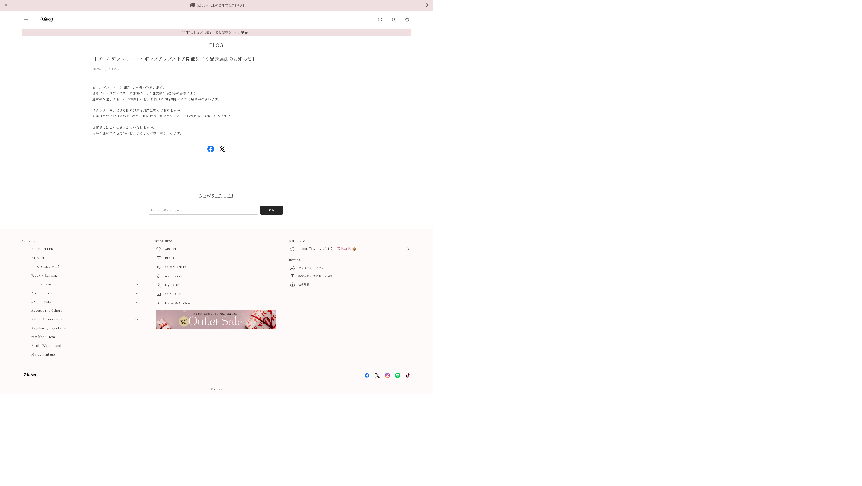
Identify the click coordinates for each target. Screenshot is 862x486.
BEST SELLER (42, 249)
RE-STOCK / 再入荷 (46, 266)
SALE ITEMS (41, 301)
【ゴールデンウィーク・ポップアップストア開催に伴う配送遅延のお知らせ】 (174, 58)
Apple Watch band (46, 345)
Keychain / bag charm (48, 328)
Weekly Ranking (44, 275)
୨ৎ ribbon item (43, 337)
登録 (271, 210)
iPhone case (41, 284)
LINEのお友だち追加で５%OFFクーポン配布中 (216, 32)
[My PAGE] (393, 19)
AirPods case (42, 293)
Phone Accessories (46, 319)
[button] (30, 19)
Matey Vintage (43, 354)
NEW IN (37, 258)
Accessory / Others (46, 310)
